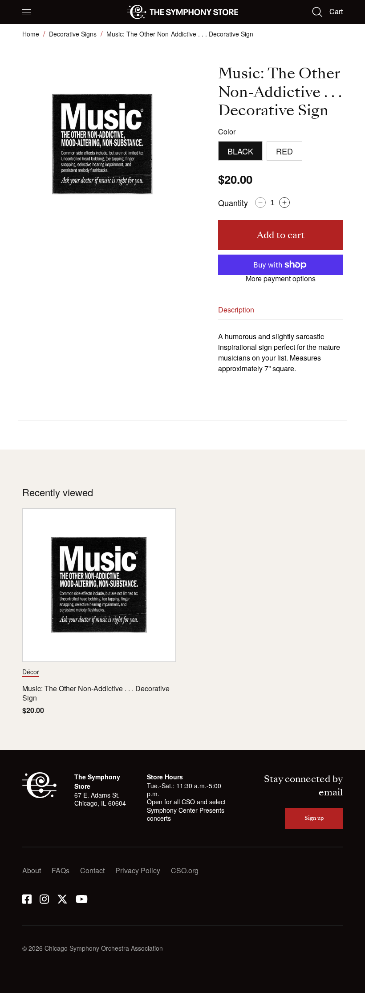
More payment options (281, 278)
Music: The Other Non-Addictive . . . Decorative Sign (96, 693)
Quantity (233, 202)
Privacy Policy (137, 870)
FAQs (60, 870)
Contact (92, 870)
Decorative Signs (73, 33)
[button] (26, 12)
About (31, 870)
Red (284, 151)
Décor (30, 671)
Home (30, 33)
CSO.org (185, 870)
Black (240, 151)
